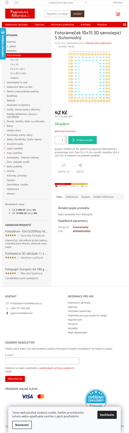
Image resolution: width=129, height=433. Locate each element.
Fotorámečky (14, 55)
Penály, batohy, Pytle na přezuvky (25, 121)
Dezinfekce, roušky (17, 184)
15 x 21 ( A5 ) (17, 68)
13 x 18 (14, 64)
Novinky (11, 41)
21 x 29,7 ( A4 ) (18, 73)
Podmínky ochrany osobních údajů (87, 315)
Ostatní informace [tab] (103, 196)
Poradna (72, 323)
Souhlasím (107, 415)
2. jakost (11, 46)
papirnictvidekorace (21, 313)
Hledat (77, 13)
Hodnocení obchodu (61, 2)
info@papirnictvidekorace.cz (26, 303)
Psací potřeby (14, 153)
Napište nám (75, 319)
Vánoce (11, 193)
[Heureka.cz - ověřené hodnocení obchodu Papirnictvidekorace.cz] (96, 400)
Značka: (66, 46)
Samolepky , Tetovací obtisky (23, 157)
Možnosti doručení (65, 131)
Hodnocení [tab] (72, 196)
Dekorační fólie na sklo (19, 86)
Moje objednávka (77, 332)
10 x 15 (14, 59)
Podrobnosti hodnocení (98, 43)
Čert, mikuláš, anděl (18, 161)
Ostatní (14, 77)
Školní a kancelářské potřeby (23, 91)
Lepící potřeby (15, 148)
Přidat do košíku (84, 140)
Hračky (10, 171)
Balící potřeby (14, 166)
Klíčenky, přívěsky (17, 175)
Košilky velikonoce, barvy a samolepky (22, 115)
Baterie (11, 100)
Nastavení (22, 425)
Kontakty (73, 328)
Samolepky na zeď (17, 82)
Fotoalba (11, 50)
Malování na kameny (18, 105)
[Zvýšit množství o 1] (66, 138)
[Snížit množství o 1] (66, 142)
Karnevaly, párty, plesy (19, 135)
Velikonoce (13, 189)
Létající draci (14, 130)
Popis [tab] (59, 196)
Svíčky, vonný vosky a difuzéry (23, 109)
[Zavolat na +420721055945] (10, 2)
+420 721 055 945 (20, 308)
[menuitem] (16, 24)
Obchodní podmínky (79, 311)
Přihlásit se (15, 378)
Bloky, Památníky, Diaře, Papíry (24, 139)
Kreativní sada (15, 143)
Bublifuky (12, 95)
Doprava (72, 306)
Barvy (10, 125)
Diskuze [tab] (85, 196)
